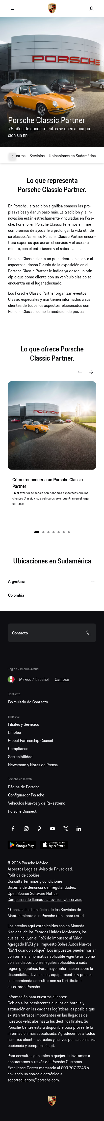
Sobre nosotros (12, 156)
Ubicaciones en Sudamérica (72, 156)
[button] (36, 532)
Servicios (37, 156)
